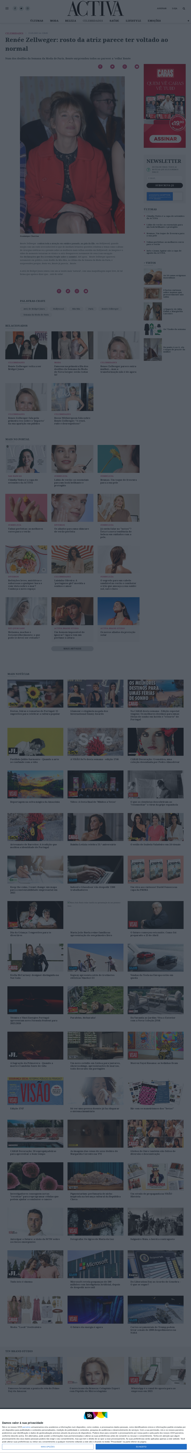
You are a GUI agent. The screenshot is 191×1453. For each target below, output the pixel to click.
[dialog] (95, 1431)
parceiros (26, 1427)
